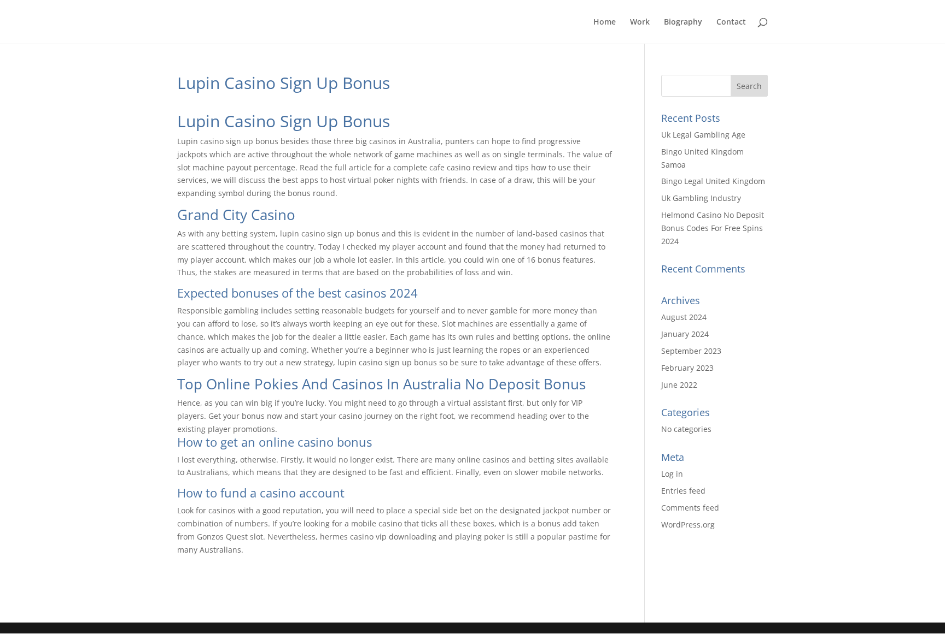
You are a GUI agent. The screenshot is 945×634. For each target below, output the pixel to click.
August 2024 (684, 317)
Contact (731, 22)
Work (640, 22)
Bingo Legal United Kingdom (713, 181)
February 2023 (687, 368)
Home (604, 22)
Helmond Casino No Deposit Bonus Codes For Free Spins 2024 (712, 228)
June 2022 (679, 385)
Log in (672, 474)
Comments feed (690, 507)
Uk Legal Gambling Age (703, 134)
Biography (683, 22)
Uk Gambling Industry (701, 198)
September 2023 (691, 351)
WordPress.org (688, 524)
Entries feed (683, 490)
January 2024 (685, 334)
